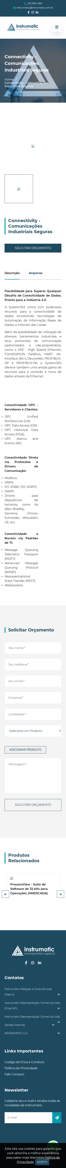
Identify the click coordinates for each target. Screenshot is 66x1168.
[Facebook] (29, 12)
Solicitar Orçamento (33, 248)
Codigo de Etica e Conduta (24, 1062)
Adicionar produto (25, 749)
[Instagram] (32, 12)
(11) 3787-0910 (35, 3)
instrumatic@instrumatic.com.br (35, 7)
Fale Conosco (14, 1074)
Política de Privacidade (21, 1068)
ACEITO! (42, 1162)
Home (9, 79)
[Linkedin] (37, 12)
